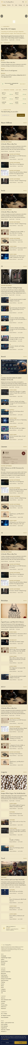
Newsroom (3, 1010)
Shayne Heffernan (4, 41)
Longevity (3, 991)
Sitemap (3, 966)
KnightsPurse (4, 1029)
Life (2, 994)
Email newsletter (4, 1019)
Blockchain (3, 975)
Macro (2, 987)
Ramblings (3, 992)
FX (12, 5)
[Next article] (26, 16)
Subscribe (21, 117)
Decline (7, 1042)
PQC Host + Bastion (5, 1031)
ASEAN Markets (4, 978)
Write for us (3, 1008)
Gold (16, 5)
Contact (3, 1005)
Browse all (25, 91)
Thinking (3, 984)
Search (2, 961)
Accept (20, 1042)
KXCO (2, 989)
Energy (20, 5)
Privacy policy (4, 1006)
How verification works (6, 1001)
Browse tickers (4, 963)
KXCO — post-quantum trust (7, 1024)
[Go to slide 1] (12, 21)
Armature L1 (3, 1033)
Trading (4, 5)
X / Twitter (4, 1015)
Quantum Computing (5, 973)
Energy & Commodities (6, 980)
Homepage (3, 957)
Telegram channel (6, 1017)
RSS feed (3, 964)
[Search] (23, 1)
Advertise (3, 1003)
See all (25, 124)
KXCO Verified (4, 1026)
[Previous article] (2, 16)
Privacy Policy (5, 1039)
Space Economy (4, 982)
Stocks (8, 5)
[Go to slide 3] (15, 21)
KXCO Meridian (4, 1027)
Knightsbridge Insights (6, 959)
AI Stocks (3, 971)
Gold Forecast (4, 976)
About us (3, 999)
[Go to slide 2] (13, 21)
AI (24, 5)
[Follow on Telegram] (26, 2)
